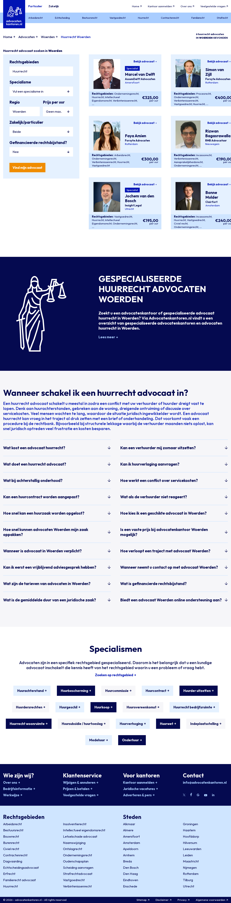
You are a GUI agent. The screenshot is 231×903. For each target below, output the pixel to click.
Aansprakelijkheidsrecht (188, 162)
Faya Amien (135, 136)
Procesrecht (203, 93)
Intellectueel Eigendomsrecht (106, 98)
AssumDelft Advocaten (140, 79)
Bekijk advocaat (144, 61)
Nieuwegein (212, 144)
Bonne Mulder (211, 195)
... (93, 104)
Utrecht (129, 209)
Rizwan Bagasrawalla (218, 133)
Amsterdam (212, 205)
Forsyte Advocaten (217, 79)
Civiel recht (180, 223)
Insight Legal (133, 205)
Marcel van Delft (140, 74)
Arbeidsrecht (122, 155)
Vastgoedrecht (183, 104)
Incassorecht (204, 155)
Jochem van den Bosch (139, 198)
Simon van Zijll (214, 72)
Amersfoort (132, 82)
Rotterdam (211, 82)
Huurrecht (98, 97)
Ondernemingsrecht (126, 93)
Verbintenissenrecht (125, 100)
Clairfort (211, 202)
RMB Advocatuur (216, 140)
